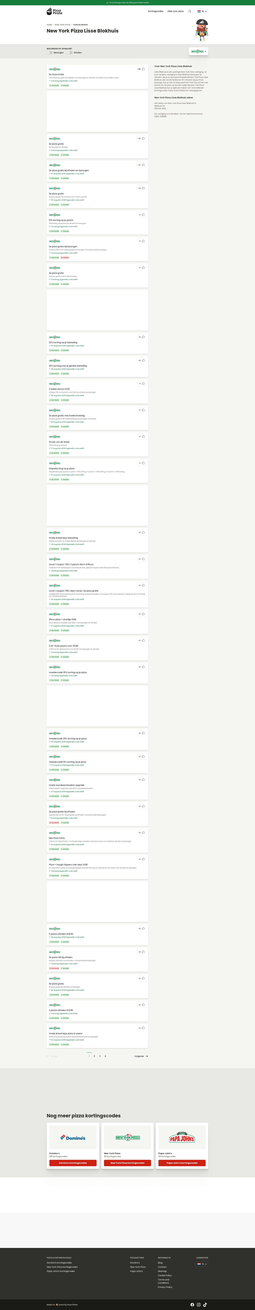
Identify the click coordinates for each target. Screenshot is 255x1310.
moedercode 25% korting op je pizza (68, 738)
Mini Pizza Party (57, 838)
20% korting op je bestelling (63, 342)
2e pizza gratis (56, 143)
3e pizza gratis (56, 983)
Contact (162, 1266)
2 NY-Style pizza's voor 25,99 (63, 645)
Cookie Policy (165, 1275)
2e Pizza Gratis (56, 74)
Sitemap (162, 1271)
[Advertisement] (97, 111)
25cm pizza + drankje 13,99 (62, 619)
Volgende (139, 1056)
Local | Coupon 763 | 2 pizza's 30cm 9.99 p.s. (71, 564)
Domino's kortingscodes (73, 1162)
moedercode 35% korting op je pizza (68, 672)
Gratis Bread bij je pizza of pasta (65, 1033)
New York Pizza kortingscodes (127, 1162)
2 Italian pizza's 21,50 (59, 389)
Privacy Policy (165, 1287)
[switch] (50, 52)
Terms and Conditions (163, 1281)
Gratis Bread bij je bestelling (63, 537)
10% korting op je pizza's (61, 220)
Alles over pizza (175, 11)
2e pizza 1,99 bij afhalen (61, 957)
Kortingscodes (155, 11)
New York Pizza (62, 25)
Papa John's (136, 1271)
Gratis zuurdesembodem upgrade (66, 785)
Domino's (135, 1262)
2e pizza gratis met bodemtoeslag (67, 415)
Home (49, 25)
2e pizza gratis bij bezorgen (63, 246)
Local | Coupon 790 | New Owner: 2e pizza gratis (73, 590)
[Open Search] (190, 11)
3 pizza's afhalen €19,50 (61, 934)
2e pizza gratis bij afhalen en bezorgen (69, 170)
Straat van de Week (59, 441)
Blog (160, 1262)
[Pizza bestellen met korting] (54, 11)
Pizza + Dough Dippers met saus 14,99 (68, 864)
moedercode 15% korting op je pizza (67, 761)
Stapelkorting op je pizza (62, 468)
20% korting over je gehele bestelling (68, 365)
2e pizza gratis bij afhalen (62, 811)
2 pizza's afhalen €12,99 (61, 1010)
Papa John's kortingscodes (182, 1162)
